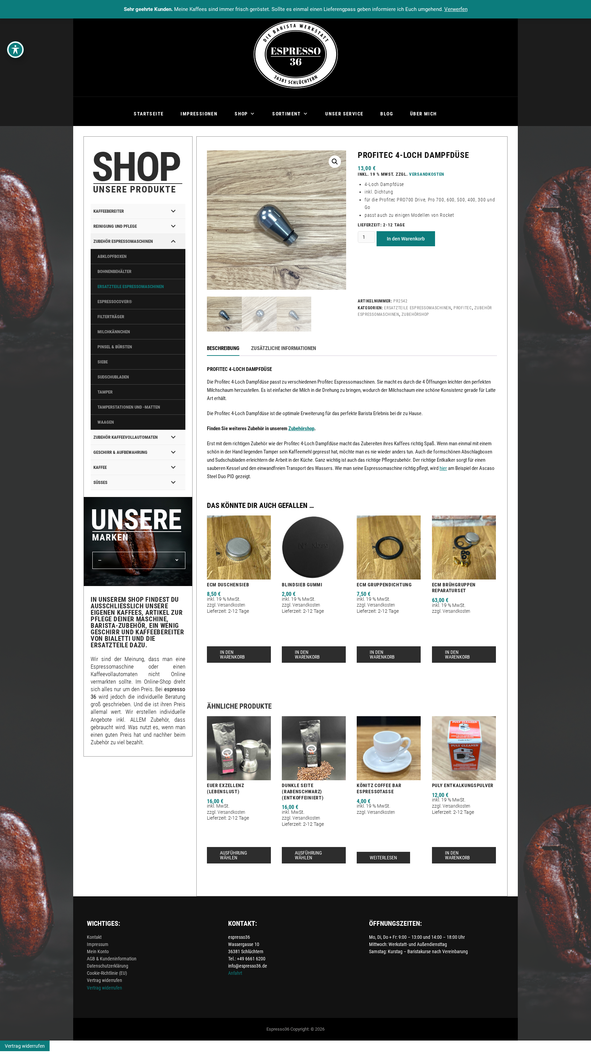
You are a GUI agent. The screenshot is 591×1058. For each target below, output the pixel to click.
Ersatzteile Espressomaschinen (417, 308)
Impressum (97, 944)
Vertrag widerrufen (104, 980)
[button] (335, 161)
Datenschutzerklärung (107, 966)
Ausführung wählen (233, 855)
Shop (241, 113)
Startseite (148, 113)
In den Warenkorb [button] (232, 654)
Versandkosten (426, 174)
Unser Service (344, 113)
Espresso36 (277, 1029)
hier (443, 468)
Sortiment (286, 113)
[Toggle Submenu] (173, 211)
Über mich (423, 113)
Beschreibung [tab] (223, 348)
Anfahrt (235, 973)
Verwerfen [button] (456, 9)
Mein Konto (98, 951)
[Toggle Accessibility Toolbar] (15, 49)
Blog (386, 113)
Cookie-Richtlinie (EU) (107, 973)
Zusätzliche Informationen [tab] (283, 348)
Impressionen (199, 113)
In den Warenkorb (406, 238)
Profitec (463, 308)
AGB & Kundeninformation (111, 958)
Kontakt (94, 937)
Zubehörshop (415, 314)
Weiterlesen (383, 857)
